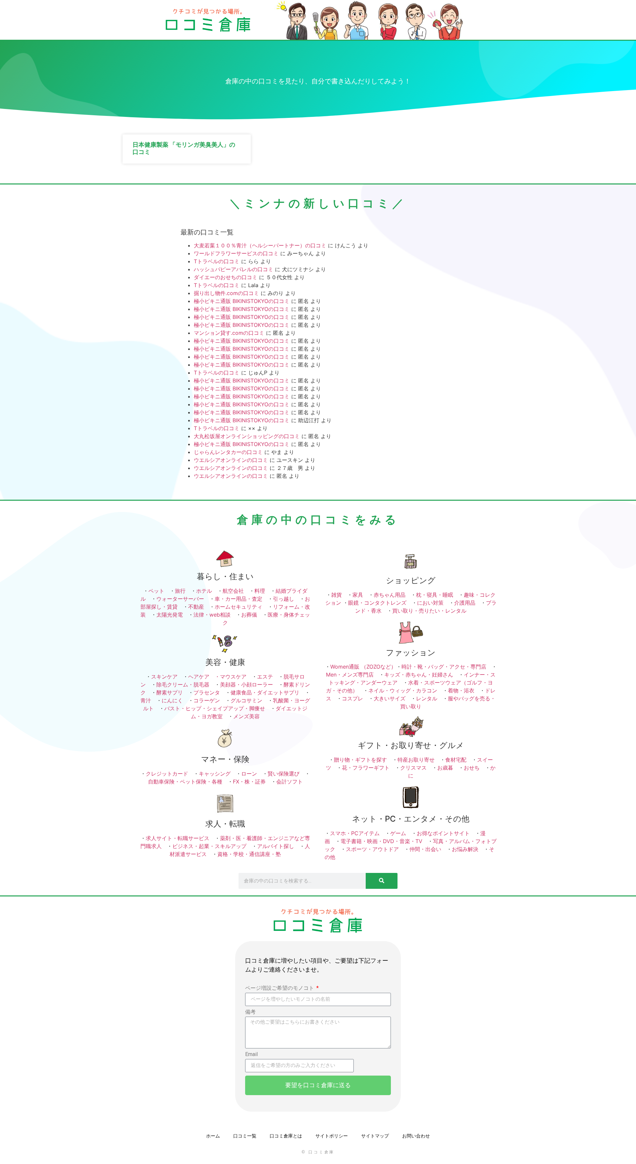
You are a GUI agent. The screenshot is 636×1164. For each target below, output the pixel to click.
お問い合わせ (416, 1136)
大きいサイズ (389, 698)
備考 (250, 1012)
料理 (259, 590)
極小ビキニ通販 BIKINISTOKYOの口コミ (242, 301)
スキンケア (164, 676)
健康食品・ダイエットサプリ (265, 692)
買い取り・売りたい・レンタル (429, 610)
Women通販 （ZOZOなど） (363, 666)
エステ (265, 676)
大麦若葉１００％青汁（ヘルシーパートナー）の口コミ (260, 245)
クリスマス (413, 767)
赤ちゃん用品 (389, 594)
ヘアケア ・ (204, 676)
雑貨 (336, 594)
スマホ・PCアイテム (355, 833)
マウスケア (233, 676)
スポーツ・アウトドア (372, 849)
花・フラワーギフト (366, 767)
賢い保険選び (283, 773)
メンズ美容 (246, 716)
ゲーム (398, 833)
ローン (249, 773)
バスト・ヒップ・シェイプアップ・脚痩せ (214, 708)
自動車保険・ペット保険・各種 (185, 781)
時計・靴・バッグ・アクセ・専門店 (443, 666)
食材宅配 (455, 759)
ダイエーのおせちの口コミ (225, 277)
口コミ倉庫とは (286, 1136)
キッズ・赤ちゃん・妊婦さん (418, 674)
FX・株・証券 (249, 781)
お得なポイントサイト (443, 833)
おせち (472, 767)
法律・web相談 (212, 614)
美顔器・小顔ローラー (246, 684)
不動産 (196, 606)
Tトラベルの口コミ (216, 261)
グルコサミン (246, 700)
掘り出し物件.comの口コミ (226, 293)
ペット (156, 590)
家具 (357, 594)
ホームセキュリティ (238, 606)
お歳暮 (445, 767)
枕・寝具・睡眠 (434, 594)
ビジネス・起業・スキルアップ (209, 846)
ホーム (213, 1136)
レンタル (426, 698)
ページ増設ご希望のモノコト (280, 988)
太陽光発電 (169, 614)
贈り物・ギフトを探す (360, 759)
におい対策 (430, 602)
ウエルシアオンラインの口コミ (231, 460)
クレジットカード (167, 773)
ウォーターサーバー (180, 598)
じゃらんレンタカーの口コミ (228, 452)
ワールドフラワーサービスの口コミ (236, 253)
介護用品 (464, 602)
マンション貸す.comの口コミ (229, 332)
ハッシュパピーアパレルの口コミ (233, 269)
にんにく (172, 700)
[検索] (382, 881)
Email (251, 1054)
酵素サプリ (169, 692)
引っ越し (283, 598)
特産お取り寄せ (416, 759)
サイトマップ (375, 1136)
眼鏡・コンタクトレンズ (377, 602)
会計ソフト (289, 781)
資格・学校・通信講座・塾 (249, 854)
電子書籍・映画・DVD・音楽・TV (381, 841)
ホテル (204, 590)
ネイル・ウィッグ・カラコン (402, 690)
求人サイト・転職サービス (177, 838)
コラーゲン (206, 700)
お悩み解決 (465, 849)
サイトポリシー (331, 1136)
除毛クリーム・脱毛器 (182, 684)
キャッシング (215, 773)
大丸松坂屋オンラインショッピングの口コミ (247, 436)
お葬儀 (249, 614)
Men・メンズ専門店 (350, 674)
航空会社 (233, 590)
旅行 (180, 590)
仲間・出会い (425, 849)
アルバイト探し (275, 846)
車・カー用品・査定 (238, 598)
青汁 (145, 700)
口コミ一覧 (244, 1136)
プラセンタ (206, 692)
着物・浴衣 (461, 690)
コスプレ (352, 698)
